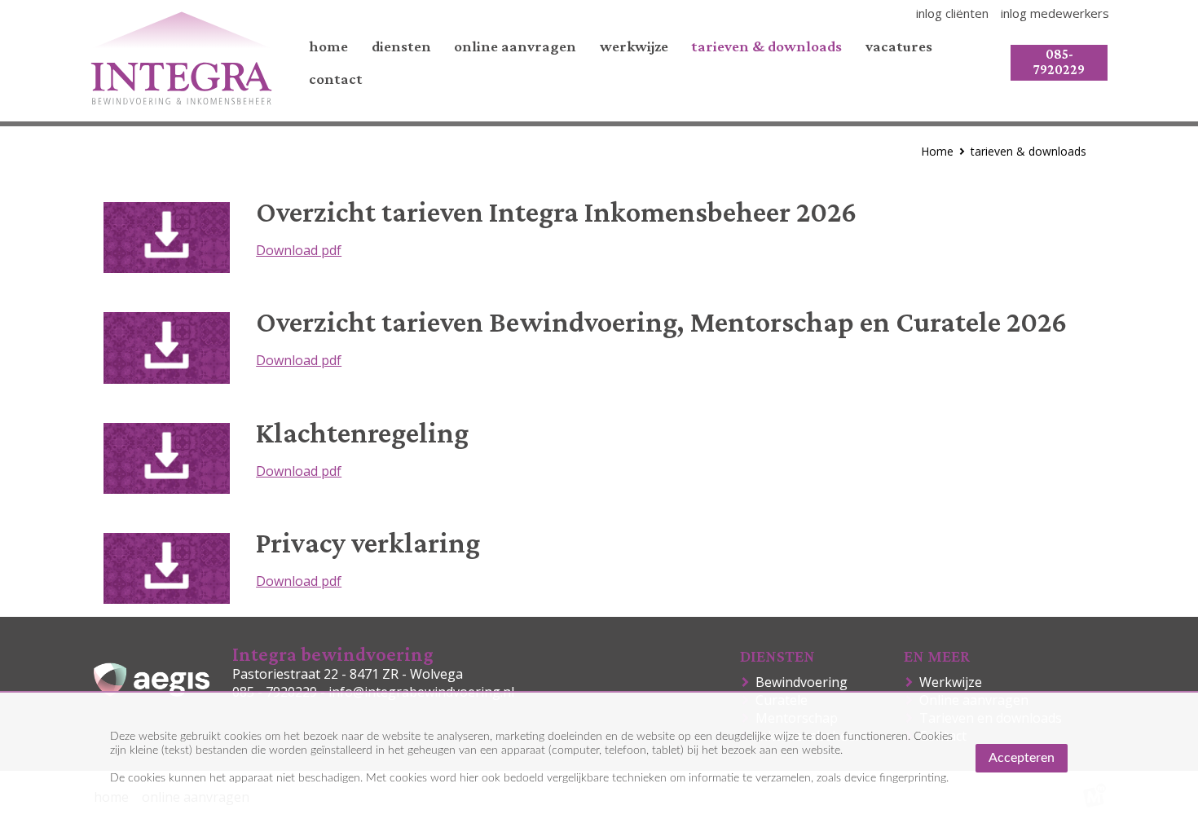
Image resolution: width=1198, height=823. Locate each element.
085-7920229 (1059, 61)
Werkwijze (954, 682)
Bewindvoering (805, 682)
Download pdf (298, 250)
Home (937, 151)
